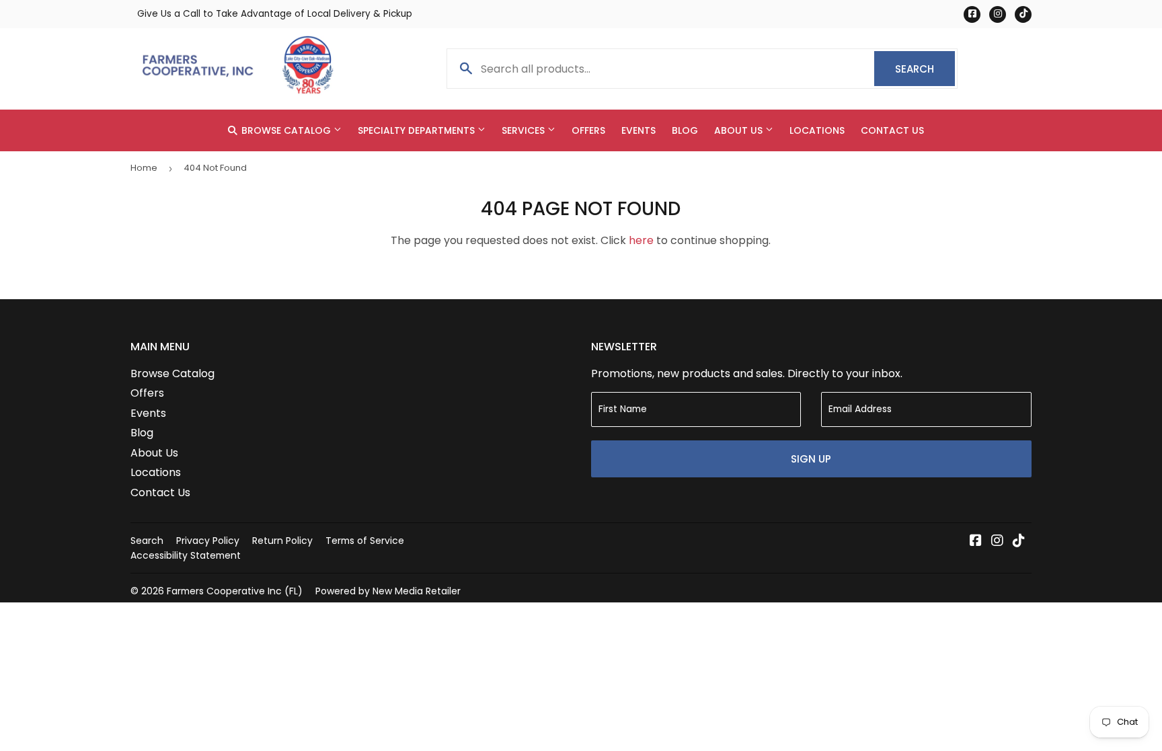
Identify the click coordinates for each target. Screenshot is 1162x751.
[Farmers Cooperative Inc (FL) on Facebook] (976, 541)
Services (524, 130)
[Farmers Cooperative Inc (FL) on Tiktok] (1019, 541)
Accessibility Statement (185, 555)
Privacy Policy (207, 540)
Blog (685, 130)
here (641, 240)
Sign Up (811, 459)
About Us (739, 130)
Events (638, 130)
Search (925, 69)
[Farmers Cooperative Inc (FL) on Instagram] (997, 541)
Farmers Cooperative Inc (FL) (235, 591)
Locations (817, 130)
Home (143, 167)
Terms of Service (364, 540)
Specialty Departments (417, 130)
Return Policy (282, 540)
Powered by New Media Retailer (388, 591)
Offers (588, 130)
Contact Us (892, 130)
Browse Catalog (286, 130)
